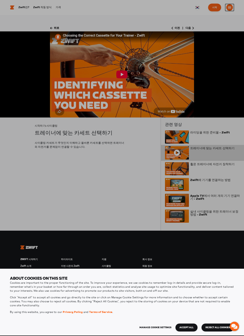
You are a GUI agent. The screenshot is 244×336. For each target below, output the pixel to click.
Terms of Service (100, 312)
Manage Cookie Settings (155, 328)
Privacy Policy (73, 312)
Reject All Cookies (217, 327)
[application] (234, 326)
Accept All (186, 327)
